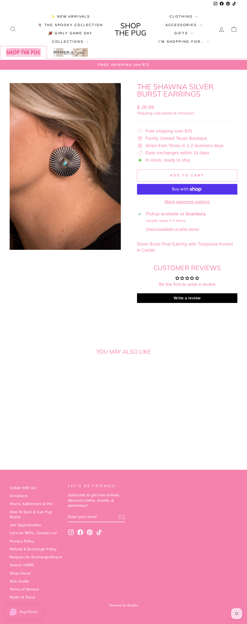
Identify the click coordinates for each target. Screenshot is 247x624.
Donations (19, 496)
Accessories (182, 25)
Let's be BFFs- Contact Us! (33, 533)
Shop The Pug (130, 29)
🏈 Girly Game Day (70, 33)
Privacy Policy (22, 541)
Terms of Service (24, 589)
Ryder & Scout (22, 597)
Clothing (182, 16)
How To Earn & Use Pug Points (31, 514)
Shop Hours (20, 573)
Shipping (145, 113)
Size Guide (19, 581)
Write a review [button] (187, 298)
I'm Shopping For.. (182, 41)
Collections (68, 41)
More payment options (187, 201)
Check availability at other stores (172, 229)
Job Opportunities (25, 525)
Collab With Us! (23, 488)
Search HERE (22, 565)
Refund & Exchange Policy (33, 549)
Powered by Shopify (123, 605)
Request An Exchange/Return (36, 557)
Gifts (182, 33)
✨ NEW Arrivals (70, 16)
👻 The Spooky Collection (70, 25)
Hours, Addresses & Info (31, 504)
